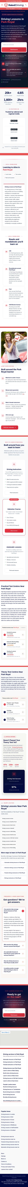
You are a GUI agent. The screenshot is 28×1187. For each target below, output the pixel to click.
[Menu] (2, 5)
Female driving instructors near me (10, 1142)
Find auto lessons (14, 570)
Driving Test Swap (17, 1)
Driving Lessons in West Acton (9, 844)
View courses (14, 530)
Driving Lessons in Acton (7, 818)
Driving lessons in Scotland (8, 1130)
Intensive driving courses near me (10, 1144)
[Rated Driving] (14, 5)
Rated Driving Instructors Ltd (9, 1176)
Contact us (4, 1161)
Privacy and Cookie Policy (8, 1166)
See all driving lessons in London (12, 1100)
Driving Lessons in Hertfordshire (9, 1127)
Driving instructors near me (8, 1139)
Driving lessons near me (7, 1136)
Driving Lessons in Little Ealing (9, 831)
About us (3, 1158)
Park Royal (22, 11)
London (14, 11)
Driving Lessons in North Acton (9, 834)
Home (2, 11)
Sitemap (3, 1156)
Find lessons (14, 49)
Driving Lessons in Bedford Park (9, 821)
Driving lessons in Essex (7, 1119)
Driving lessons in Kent (7, 1117)
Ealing (18, 11)
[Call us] (26, 5)
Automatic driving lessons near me (10, 1147)
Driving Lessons (8, 11)
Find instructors (14, 492)
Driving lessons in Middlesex (8, 1125)
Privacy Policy (7, 1183)
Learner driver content (7, 1169)
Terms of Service (17, 1183)
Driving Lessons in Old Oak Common (10, 838)
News (2, 1153)
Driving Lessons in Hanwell (8, 828)
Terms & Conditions (6, 1164)
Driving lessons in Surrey (7, 1122)
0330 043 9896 (13, 1019)
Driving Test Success (17, 747)
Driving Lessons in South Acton (9, 841)
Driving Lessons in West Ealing (9, 847)
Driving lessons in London (8, 1114)
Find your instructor (9, 427)
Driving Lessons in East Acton (8, 825)
